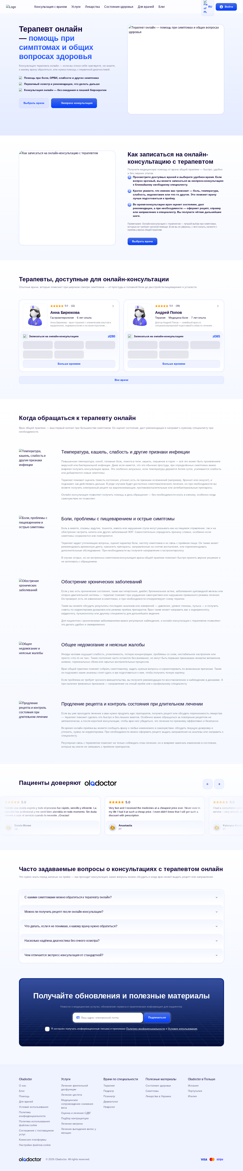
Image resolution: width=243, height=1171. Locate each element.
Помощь (24, 1096)
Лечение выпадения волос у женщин (78, 1130)
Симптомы (152, 1090)
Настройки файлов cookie (35, 1144)
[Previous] (208, 784)
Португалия (195, 1090)
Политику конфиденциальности (145, 1028)
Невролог (109, 1106)
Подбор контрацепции (74, 1118)
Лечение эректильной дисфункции (74, 1087)
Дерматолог (110, 1101)
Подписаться (157, 1017)
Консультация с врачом (50, 6)
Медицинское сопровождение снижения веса (77, 1103)
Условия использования (182, 1028)
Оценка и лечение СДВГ (76, 1112)
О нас (22, 1085)
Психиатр (109, 1096)
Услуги (75, 6)
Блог (162, 6)
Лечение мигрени (72, 1123)
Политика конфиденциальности (32, 1114)
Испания (193, 1085)
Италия (192, 1096)
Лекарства (92, 6)
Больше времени (69, 363)
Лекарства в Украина (158, 1096)
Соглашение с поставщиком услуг (36, 1132)
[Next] (219, 784)
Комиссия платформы (32, 1139)
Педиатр (108, 1090)
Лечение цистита (71, 1094)
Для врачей (146, 6)
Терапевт (109, 1085)
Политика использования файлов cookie (34, 1123)
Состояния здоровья (118, 6)
